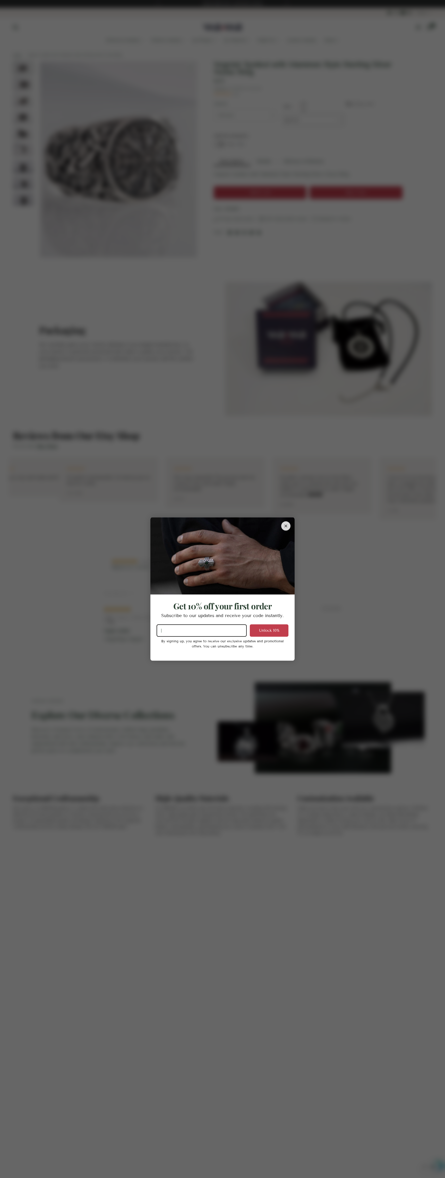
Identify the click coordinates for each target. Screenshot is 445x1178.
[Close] (285, 526)
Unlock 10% (269, 630)
